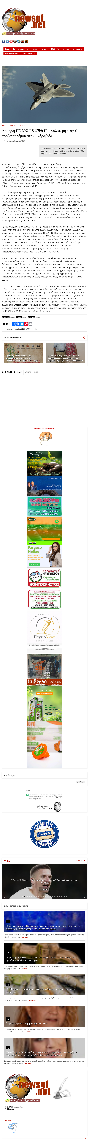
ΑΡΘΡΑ (66, 49)
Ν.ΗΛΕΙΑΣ (23, 125)
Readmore (45, 889)
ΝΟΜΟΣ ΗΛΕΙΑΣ (40, 49)
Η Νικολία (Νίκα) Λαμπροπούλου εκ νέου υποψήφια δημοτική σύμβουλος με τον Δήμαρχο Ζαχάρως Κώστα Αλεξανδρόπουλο (65, 358)
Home (7, 49)
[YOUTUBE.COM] (11, 42)
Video (7, 860)
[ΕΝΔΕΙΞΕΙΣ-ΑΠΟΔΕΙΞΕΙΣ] (22, 42)
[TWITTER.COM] (7, 42)
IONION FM (55, 49)
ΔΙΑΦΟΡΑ (77, 49)
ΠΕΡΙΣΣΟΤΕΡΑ (12, 53)
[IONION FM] (26, 42)
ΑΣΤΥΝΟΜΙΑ (28, 53)
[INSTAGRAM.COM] (15, 42)
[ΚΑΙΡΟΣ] (19, 42)
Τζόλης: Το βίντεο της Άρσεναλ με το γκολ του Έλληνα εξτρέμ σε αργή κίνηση (44, 881)
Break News (12, 125)
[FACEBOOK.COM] (3, 42)
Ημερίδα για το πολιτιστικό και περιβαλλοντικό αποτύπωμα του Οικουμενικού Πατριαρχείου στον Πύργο (22, 358)
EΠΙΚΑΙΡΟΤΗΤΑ (20, 49)
